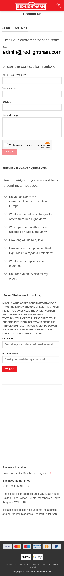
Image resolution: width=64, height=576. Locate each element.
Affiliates (24, 564)
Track (9, 369)
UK (51, 473)
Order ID (7, 338)
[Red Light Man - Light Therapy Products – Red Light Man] (31, 5)
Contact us (38, 564)
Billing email (10, 353)
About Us (10, 564)
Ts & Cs (32, 567)
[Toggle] (5, 197)
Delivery (53, 564)
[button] (4, 6)
